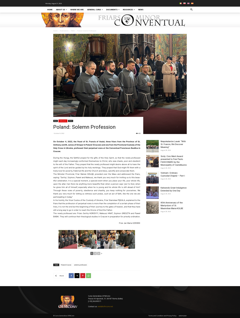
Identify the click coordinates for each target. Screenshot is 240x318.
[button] (191, 10)
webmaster (183, 316)
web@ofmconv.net (105, 306)
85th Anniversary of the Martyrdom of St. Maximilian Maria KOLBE (172, 205)
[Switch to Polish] (185, 3)
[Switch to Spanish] (192, 3)
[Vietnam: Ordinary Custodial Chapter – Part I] (152, 178)
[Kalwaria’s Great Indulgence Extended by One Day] (152, 192)
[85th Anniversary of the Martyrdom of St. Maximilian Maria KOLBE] (152, 207)
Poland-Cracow (66, 265)
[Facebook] (71, 275)
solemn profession (80, 265)
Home (55, 31)
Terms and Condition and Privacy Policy (162, 316)
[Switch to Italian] (181, 3)
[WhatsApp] (88, 275)
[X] (77, 275)
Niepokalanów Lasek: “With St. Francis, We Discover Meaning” (173, 144)
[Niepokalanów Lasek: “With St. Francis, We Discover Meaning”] (152, 146)
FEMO (73, 31)
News (55, 121)
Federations (64, 31)
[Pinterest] (82, 275)
